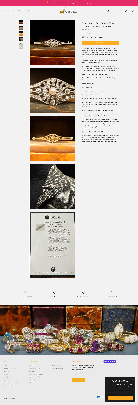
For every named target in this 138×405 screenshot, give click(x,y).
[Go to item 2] (21, 28)
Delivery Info (32, 383)
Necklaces (7, 380)
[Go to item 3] (21, 33)
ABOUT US (20, 11)
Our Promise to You (34, 368)
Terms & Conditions (57, 368)
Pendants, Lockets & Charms (12, 383)
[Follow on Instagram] (4, 391)
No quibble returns (54, 296)
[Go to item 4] (21, 39)
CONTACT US (30, 11)
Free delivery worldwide (25, 296)
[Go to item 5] (21, 46)
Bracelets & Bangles (9, 368)
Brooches (6, 371)
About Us (31, 365)
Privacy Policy (56, 365)
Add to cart (100, 43)
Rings (5, 365)
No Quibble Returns (34, 377)
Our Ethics (32, 371)
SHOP (12, 11)
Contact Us (32, 380)
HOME (5, 11)
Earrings (6, 374)
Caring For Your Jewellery (36, 374)
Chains (6, 377)
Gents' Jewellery (8, 386)
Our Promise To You (83, 296)
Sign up (120, 398)
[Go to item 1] (21, 22)
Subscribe (78, 379)
